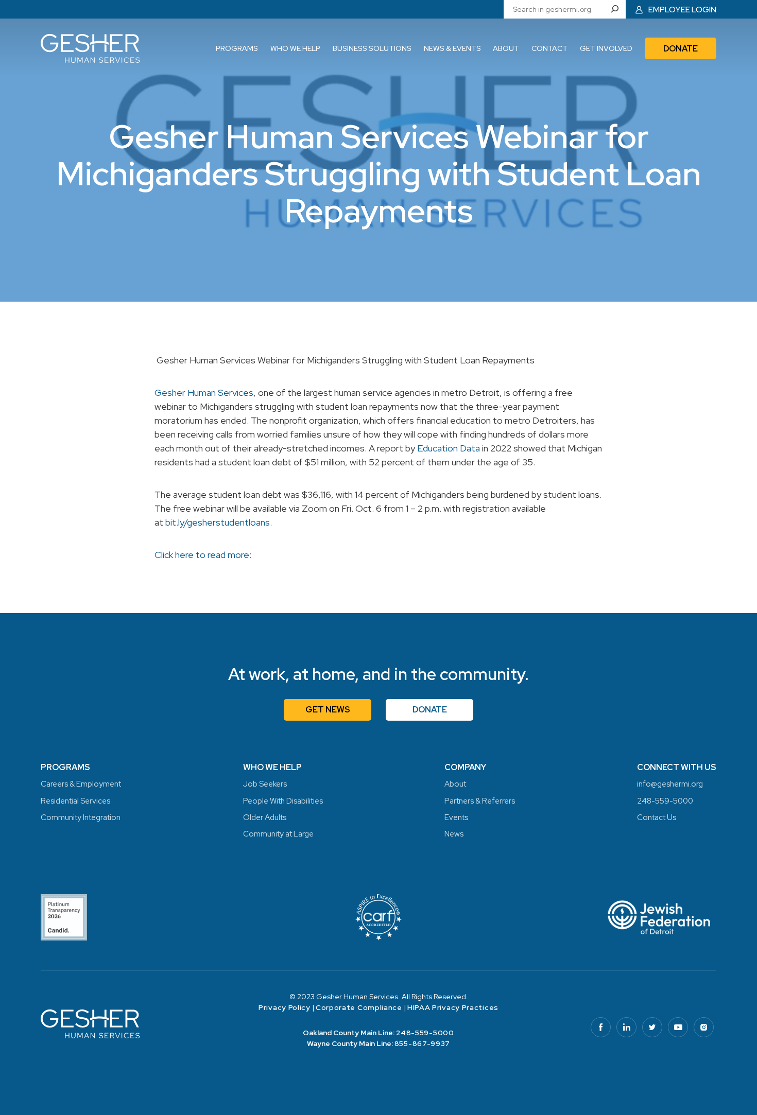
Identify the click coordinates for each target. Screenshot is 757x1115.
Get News (327, 709)
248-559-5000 (425, 1032)
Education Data (448, 448)
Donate (429, 709)
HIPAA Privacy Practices (452, 1007)
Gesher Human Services (203, 392)
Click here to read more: (202, 555)
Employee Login (682, 9)
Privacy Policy (285, 1007)
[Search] (617, 9)
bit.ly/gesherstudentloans (217, 522)
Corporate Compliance (359, 1007)
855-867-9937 (422, 1043)
